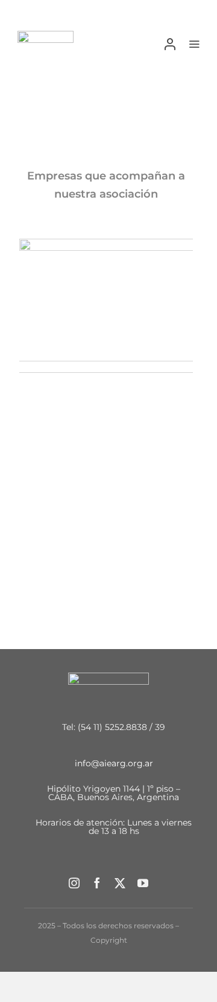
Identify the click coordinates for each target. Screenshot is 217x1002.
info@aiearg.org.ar (114, 763)
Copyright (108, 940)
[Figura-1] (45, 35)
